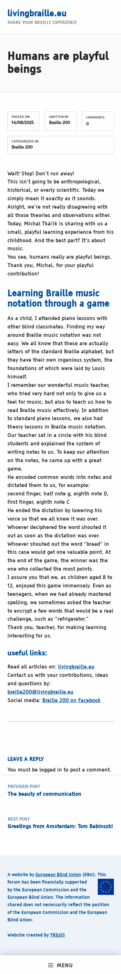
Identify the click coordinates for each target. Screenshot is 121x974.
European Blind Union (58, 875)
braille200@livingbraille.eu (40, 692)
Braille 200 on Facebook (71, 700)
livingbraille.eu (36, 14)
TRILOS (57, 935)
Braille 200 (59, 123)
